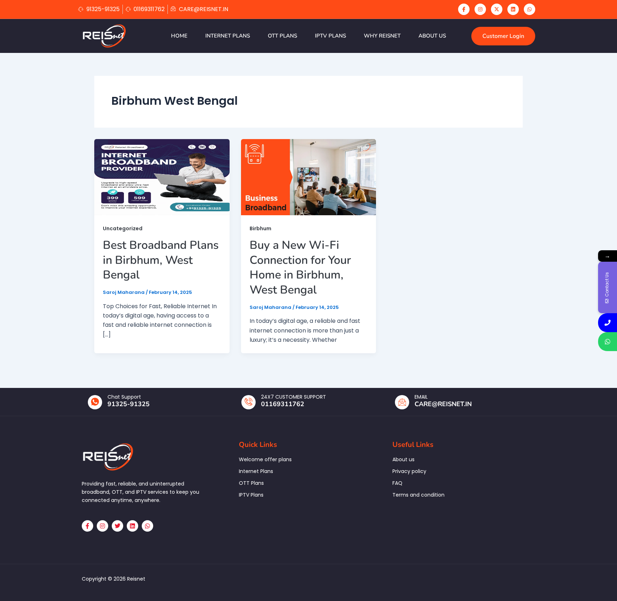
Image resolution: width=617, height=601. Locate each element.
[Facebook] (464, 9)
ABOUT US (432, 35)
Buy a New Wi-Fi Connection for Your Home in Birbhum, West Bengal (300, 267)
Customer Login (503, 36)
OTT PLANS (282, 35)
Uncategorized (122, 228)
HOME (179, 35)
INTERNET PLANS (227, 35)
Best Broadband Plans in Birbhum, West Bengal (161, 259)
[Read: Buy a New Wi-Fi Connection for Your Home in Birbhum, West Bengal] (308, 177)
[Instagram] (480, 9)
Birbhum (260, 228)
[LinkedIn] (513, 9)
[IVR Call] (607, 322)
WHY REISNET (382, 35)
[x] (496, 9)
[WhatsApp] (529, 9)
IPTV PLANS (330, 35)
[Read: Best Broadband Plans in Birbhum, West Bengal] (162, 177)
